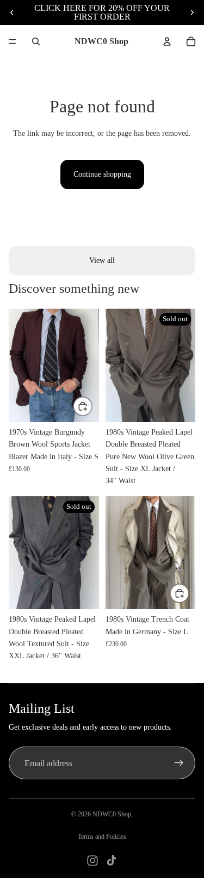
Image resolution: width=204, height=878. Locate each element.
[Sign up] (179, 762)
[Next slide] (192, 13)
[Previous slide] (12, 13)
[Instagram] (92, 860)
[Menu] (12, 41)
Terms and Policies (102, 836)
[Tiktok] (111, 860)
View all (102, 260)
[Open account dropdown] (167, 41)
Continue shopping (102, 174)
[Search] (36, 41)
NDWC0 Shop (111, 814)
